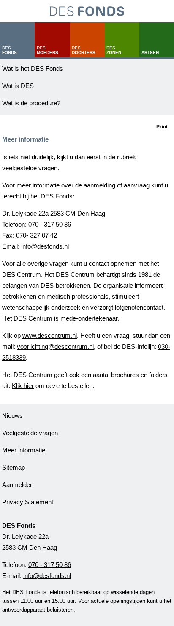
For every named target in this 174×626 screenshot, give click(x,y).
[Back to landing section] (87, 11)
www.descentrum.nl (49, 335)
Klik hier (23, 385)
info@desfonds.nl (45, 246)
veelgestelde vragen (29, 167)
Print (162, 126)
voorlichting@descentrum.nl (55, 346)
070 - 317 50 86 (49, 224)
